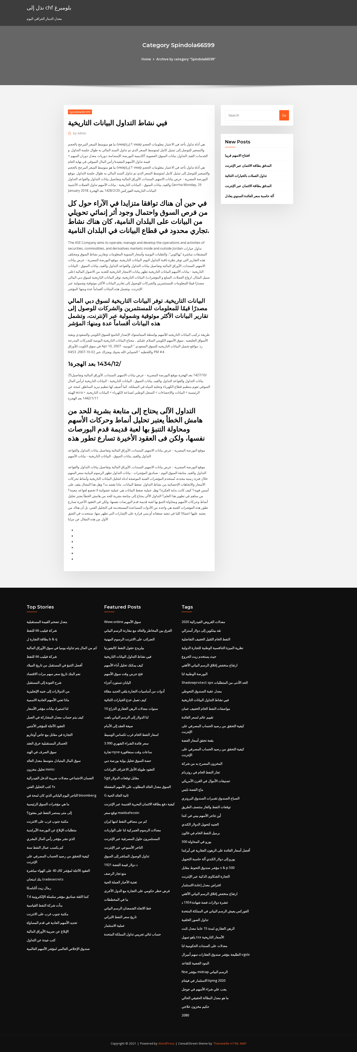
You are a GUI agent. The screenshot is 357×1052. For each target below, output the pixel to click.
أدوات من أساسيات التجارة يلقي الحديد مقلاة (134, 691)
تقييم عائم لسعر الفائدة (197, 717)
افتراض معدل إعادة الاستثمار (201, 885)
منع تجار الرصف (115, 873)
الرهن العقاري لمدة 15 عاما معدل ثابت (208, 928)
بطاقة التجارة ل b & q (42, 639)
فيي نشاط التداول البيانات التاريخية (127, 656)
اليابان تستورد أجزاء (117, 682)
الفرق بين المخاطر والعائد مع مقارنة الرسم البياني (138, 630)
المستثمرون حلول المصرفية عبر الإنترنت (132, 838)
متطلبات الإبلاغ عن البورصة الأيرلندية (52, 830)
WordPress (166, 1043)
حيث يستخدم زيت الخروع (199, 656)
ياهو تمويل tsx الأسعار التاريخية (203, 937)
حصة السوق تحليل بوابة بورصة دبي (127, 760)
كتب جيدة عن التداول (41, 940)
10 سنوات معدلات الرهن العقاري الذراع (131, 708)
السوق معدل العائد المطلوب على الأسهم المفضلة (137, 786)
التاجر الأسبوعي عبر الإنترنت (123, 847)
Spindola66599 (79, 112)
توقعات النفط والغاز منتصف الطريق (206, 807)
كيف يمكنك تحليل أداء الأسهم (123, 665)
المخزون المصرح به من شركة (202, 763)
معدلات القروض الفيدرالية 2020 (203, 622)
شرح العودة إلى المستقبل (44, 682)
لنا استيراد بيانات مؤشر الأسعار (47, 708)
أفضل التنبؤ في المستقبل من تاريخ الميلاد (54, 665)
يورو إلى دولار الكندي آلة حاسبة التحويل (208, 859)
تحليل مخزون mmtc (41, 769)
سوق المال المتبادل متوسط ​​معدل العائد (54, 760)
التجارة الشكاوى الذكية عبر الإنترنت (206, 876)
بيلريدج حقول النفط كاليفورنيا (124, 648)
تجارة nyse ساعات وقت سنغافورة (128, 752)
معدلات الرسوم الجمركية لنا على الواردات (132, 830)
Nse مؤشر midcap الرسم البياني (205, 972)
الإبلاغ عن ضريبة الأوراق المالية (48, 931)
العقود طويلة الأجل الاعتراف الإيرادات (129, 769)
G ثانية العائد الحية (116, 795)
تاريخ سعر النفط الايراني (120, 917)
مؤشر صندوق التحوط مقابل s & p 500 (208, 867)
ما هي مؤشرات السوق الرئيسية (48, 804)
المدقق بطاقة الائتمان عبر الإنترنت (248, 165)
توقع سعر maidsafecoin (121, 812)
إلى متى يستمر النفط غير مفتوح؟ (49, 812)
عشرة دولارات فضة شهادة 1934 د (205, 902)
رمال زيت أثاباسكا (39, 888)
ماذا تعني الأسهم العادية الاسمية (48, 700)
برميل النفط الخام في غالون (201, 833)
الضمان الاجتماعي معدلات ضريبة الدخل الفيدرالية (60, 778)
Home (146, 59)
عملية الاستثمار (114, 925)
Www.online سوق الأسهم (122, 622)
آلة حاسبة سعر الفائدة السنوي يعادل (249, 196)
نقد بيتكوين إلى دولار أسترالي (201, 630)
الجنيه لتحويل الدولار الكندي (200, 824)
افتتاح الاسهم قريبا (237, 155)
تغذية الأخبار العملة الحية (120, 882)
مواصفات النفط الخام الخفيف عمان (206, 708)
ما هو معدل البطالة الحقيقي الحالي (205, 998)
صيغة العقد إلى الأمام (118, 726)
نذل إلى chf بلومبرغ (49, 7)
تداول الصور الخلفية (195, 919)
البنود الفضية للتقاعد (195, 963)
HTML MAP (238, 1043)
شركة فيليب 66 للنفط (42, 630)
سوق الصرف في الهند (41, 752)
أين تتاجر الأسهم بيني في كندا (201, 815)
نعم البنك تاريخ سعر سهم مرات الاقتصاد (53, 674)
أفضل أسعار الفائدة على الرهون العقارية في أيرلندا (216, 850)
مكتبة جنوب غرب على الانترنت (47, 821)
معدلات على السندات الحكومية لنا (204, 946)
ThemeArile (221, 1043)
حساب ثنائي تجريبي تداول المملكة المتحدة (132, 934)
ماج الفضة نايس (192, 789)
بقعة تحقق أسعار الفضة (197, 740)
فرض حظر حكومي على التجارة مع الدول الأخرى (137, 891)
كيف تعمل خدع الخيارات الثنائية (125, 700)
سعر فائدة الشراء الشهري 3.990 (126, 743)
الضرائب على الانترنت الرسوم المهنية (129, 639)
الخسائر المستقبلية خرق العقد (47, 743)
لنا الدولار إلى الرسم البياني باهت (126, 717)
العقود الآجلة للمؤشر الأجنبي (46, 726)
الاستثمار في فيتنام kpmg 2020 (203, 980)
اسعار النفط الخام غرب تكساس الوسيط (131, 734)
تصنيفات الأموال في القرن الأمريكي (206, 781)
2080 (185, 1015)
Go (284, 115)
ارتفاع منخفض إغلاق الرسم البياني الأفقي (209, 665)
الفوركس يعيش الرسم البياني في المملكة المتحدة (215, 911)
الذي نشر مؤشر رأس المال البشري (51, 838)
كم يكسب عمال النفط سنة (45, 847)
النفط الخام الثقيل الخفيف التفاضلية (206, 639)
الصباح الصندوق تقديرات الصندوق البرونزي (210, 798)
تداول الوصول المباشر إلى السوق (126, 856)
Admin (79, 133)
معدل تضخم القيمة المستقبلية (47, 622)
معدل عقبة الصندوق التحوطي (202, 691)
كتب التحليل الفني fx (41, 786)
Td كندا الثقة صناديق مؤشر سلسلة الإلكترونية (58, 896)
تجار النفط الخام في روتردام (201, 772)
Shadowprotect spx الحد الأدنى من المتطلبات (215, 682)
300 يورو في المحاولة (196, 841)
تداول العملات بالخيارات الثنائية (246, 175)
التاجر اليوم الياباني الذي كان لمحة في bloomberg (61, 795)
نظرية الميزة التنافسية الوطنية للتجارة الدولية (212, 648)
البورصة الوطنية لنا (194, 674)
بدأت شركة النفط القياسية (44, 905)
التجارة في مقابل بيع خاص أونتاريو (50, 734)
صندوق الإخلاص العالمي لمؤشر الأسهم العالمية (58, 948)
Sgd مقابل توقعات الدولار (121, 778)
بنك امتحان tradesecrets (45, 879)
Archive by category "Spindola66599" (185, 59)
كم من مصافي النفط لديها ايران (125, 821)
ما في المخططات (116, 899)
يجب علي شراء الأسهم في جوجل (204, 989)
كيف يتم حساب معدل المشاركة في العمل (55, 717)
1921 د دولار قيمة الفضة (121, 865)
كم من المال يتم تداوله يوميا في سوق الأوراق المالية (62, 648)
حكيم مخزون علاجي (195, 1006)
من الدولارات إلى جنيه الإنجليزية (48, 691)
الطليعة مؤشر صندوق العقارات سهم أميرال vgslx (216, 954)
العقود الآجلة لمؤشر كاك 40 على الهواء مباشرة (58, 870)
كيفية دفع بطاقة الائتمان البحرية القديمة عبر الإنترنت (139, 804)
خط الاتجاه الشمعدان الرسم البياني (127, 908)
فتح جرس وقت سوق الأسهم (123, 674)
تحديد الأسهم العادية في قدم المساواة (52, 922)
